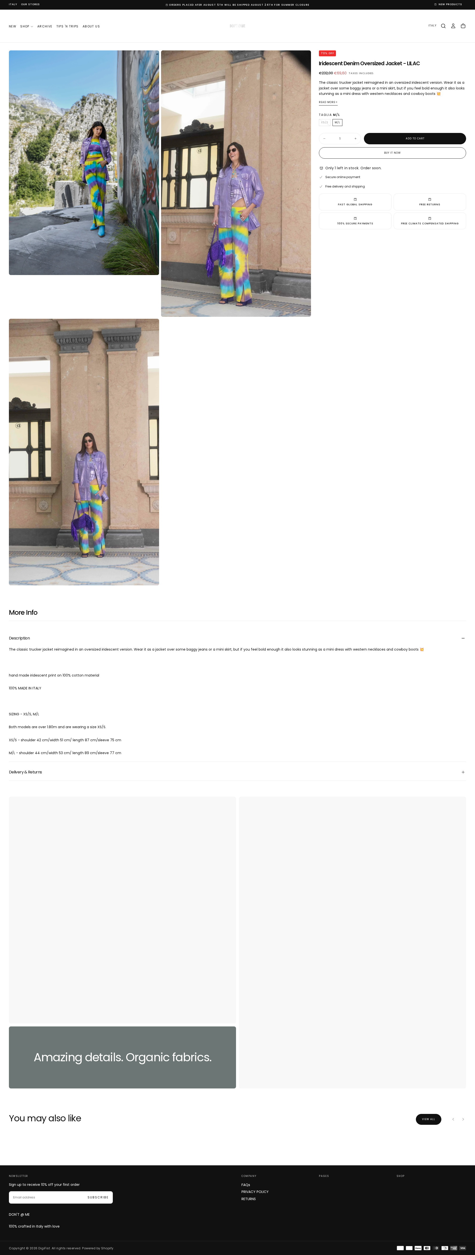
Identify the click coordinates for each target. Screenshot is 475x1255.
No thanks (237, 656)
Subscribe (268, 641)
